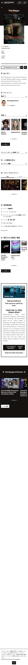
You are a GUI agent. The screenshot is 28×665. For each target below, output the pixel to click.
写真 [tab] (8, 176)
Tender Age (10, 310)
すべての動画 (5, 406)
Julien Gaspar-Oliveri (15, 311)
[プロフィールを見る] (25, 2)
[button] (18, 181)
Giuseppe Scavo (5, 48)
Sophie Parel (15, 132)
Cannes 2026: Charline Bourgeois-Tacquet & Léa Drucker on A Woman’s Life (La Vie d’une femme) (9, 393)
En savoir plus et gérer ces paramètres (10, 659)
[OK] (14, 662)
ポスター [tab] (20, 176)
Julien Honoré (3, 133)
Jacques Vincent (24, 133)
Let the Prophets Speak (4, 257)
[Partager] (21, 67)
